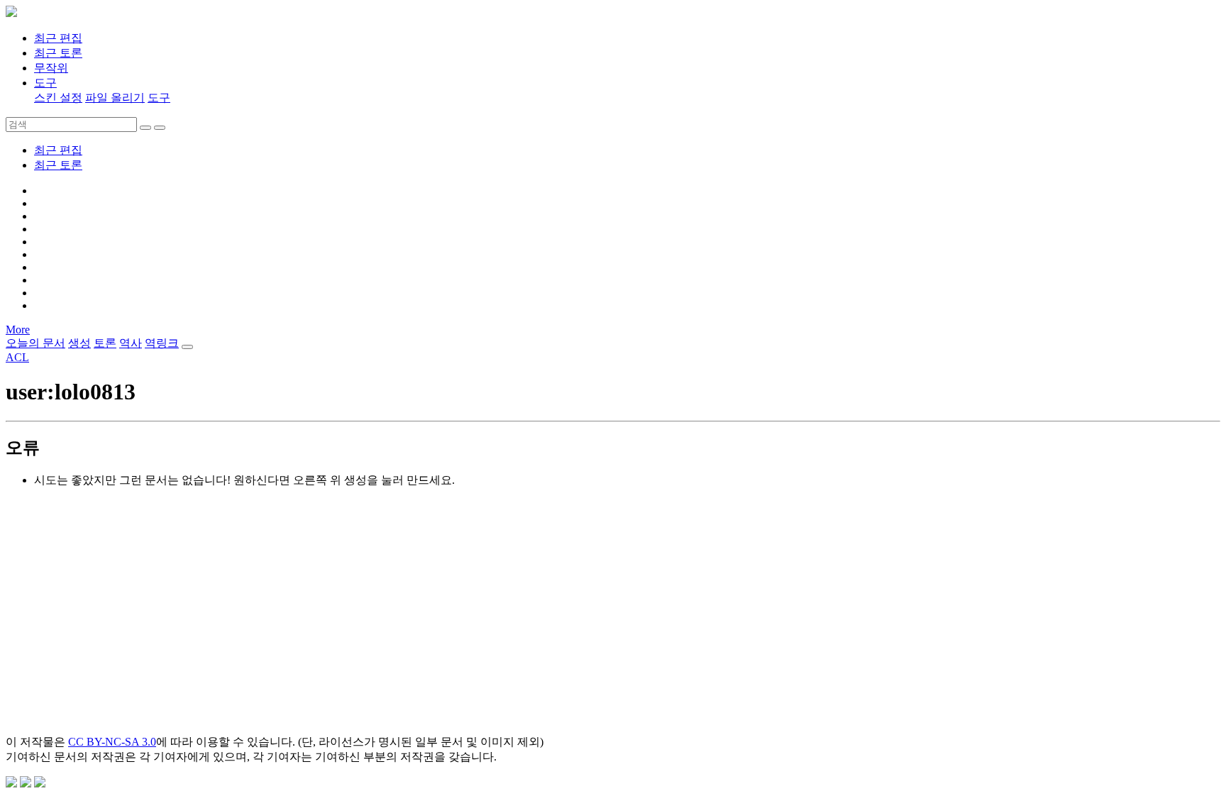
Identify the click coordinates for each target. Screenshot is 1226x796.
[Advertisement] (431, 624)
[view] (145, 128)
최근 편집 (58, 150)
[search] (159, 128)
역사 (130, 343)
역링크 (162, 343)
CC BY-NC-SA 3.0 (112, 742)
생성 (79, 343)
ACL (17, 357)
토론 (105, 343)
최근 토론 (58, 165)
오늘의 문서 (35, 343)
